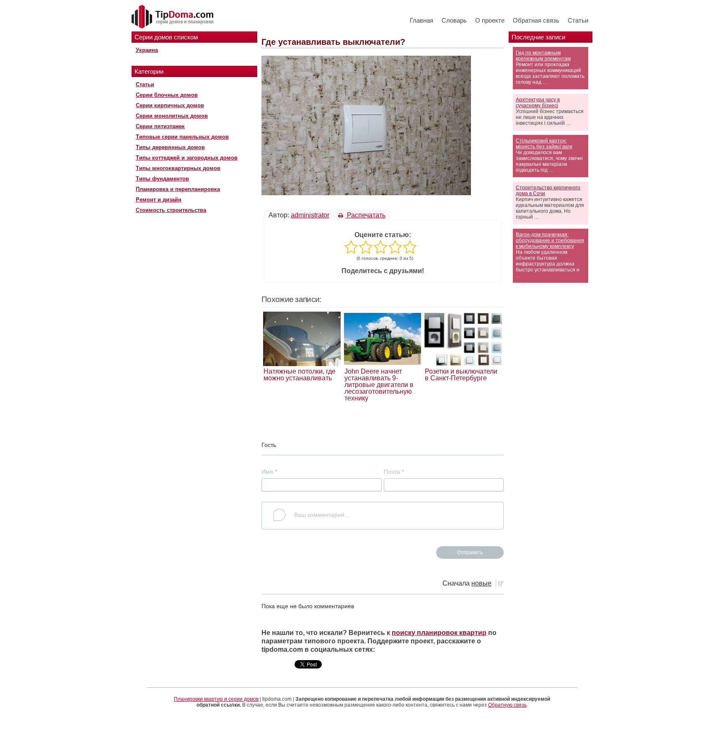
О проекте (489, 20)
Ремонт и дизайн (158, 199)
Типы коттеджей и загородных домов (187, 158)
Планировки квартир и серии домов (216, 699)
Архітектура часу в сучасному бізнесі (538, 102)
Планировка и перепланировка (178, 189)
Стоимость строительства (171, 210)
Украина (147, 50)
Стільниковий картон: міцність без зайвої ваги (544, 144)
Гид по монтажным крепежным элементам (543, 56)
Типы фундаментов (162, 179)
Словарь (454, 20)
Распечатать (365, 215)
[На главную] (173, 17)
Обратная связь (536, 20)
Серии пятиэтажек (160, 126)
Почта (394, 471)
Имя (269, 471)
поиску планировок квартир (439, 632)
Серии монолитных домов (172, 116)
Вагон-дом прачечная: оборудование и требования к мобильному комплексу (550, 240)
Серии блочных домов (167, 95)
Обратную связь (507, 705)
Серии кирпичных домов (170, 105)
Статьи (578, 20)
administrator (310, 215)
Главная (421, 20)
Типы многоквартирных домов (178, 168)
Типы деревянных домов (170, 147)
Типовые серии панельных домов (182, 137)
